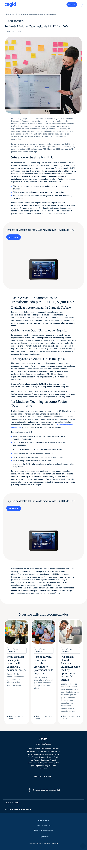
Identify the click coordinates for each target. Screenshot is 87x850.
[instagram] (43, 781)
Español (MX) (44, 837)
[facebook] (54, 781)
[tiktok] (49, 781)
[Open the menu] (80, 4)
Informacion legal (43, 820)
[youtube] (38, 781)
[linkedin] (32, 781)
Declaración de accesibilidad (43, 830)
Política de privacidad (43, 825)
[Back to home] (10, 4)
